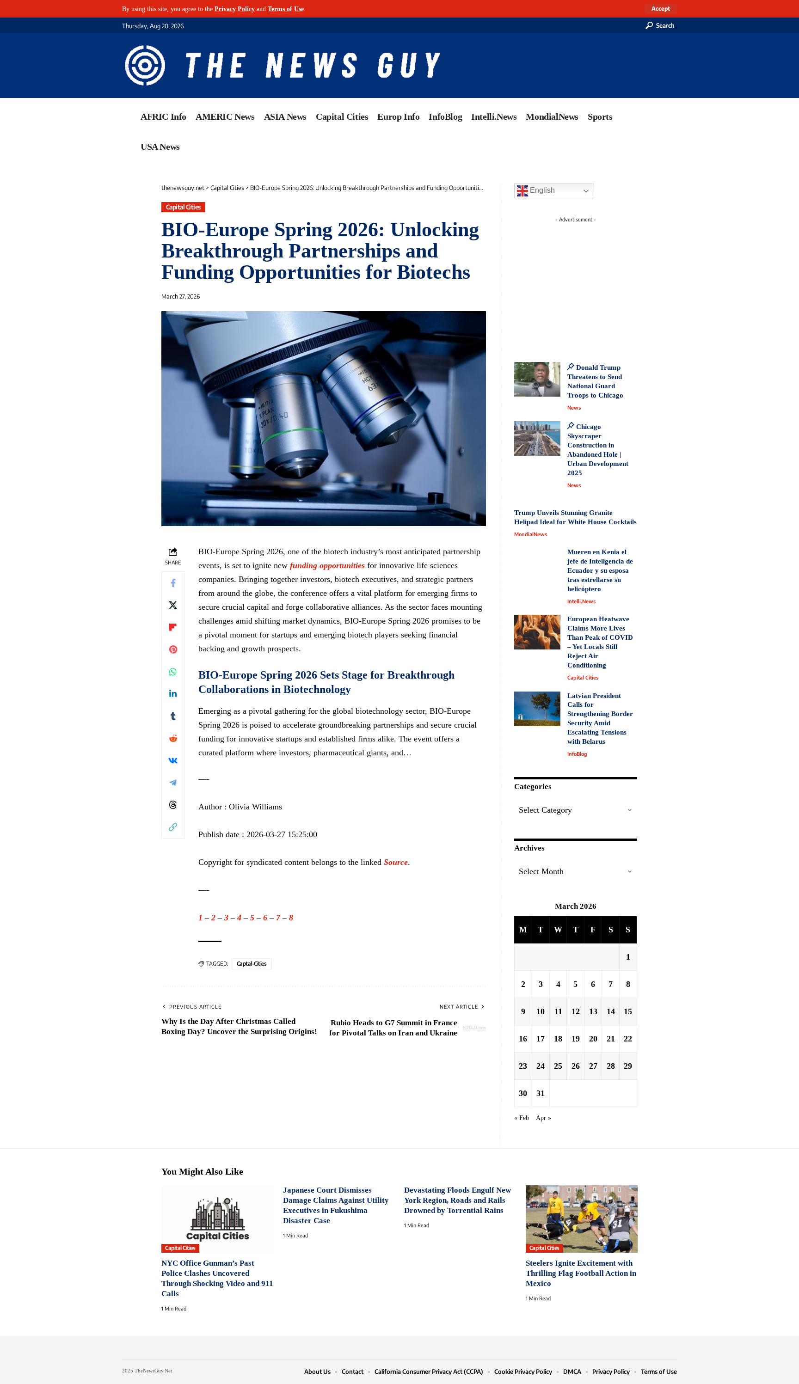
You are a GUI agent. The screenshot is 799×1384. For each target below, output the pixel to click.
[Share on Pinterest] (173, 649)
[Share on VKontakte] (173, 760)
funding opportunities (327, 565)
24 (540, 1066)
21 (611, 1038)
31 (540, 1093)
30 (523, 1093)
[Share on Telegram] (173, 783)
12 (576, 1011)
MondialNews (530, 534)
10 (540, 1011)
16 (523, 1038)
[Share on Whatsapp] (173, 672)
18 (558, 1038)
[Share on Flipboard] (173, 627)
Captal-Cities (252, 963)
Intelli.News (581, 601)
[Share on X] (173, 605)
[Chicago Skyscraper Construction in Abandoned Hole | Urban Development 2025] (537, 438)
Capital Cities (183, 207)
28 (611, 1066)
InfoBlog (577, 754)
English (541, 190)
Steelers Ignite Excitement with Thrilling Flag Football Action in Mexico (581, 1273)
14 (611, 1011)
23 (523, 1066)
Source (396, 862)
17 (540, 1038)
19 (576, 1038)
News (574, 407)
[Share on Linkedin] (173, 694)
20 (593, 1038)
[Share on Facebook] (173, 583)
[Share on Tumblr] (173, 716)
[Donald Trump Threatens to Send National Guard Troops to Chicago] (537, 379)
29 (628, 1066)
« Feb (521, 1117)
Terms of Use (286, 8)
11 (558, 1011)
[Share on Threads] (173, 805)
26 (576, 1066)
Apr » (543, 1117)
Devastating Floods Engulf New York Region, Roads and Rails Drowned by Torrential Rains (457, 1200)
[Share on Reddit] (173, 738)
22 (628, 1038)
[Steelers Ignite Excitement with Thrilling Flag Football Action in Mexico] (582, 1219)
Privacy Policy (235, 8)
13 (593, 1011)
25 (558, 1066)
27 (593, 1066)
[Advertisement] (592, 284)
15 (628, 1011)
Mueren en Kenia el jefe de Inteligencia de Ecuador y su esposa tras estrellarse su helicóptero (600, 570)
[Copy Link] (173, 827)
